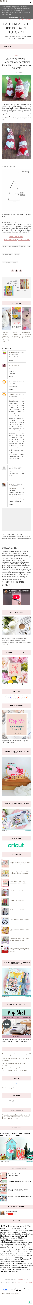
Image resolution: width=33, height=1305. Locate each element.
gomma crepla (13, 1250)
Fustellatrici (10, 1232)
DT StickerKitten (28, 1230)
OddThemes (22, 1279)
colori (18, 1242)
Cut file (22, 1226)
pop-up (20, 1259)
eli (10, 382)
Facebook (10, 239)
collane (14, 1242)
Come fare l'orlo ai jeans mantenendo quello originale (18, 882)
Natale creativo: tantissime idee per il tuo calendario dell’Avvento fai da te (20, 949)
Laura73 (11, 394)
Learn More (13, 17)
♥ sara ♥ (11, 352)
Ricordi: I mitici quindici (17, 900)
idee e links (17, 1252)
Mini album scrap (7, 1236)
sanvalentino (4, 1265)
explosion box (27, 1246)
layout (9, 1254)
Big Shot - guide (15, 1226)
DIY (29, 246)
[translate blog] (16, 1084)
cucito (22, 246)
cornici (30, 1242)
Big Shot (4, 1226)
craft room (17, 1244)
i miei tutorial (9, 1252)
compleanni (24, 1242)
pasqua (30, 1258)
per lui (10, 1259)
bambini (23, 1236)
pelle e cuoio (4, 1259)
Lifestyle (3, 1234)
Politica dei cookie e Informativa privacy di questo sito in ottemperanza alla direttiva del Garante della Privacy (16, 1116)
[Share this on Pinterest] (16, 270)
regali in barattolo (12, 1261)
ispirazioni (3, 1254)
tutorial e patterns (9, 262)
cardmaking (5, 1240)
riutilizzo (29, 1263)
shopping (10, 1267)
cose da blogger (9, 1244)
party (25, 1258)
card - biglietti (19, 1238)
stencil (22, 1267)
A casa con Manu (14, 365)
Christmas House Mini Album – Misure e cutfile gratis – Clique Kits (15, 1134)
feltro (2, 1248)
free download (17, 1248)
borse (11, 1238)
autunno (17, 1236)
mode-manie (22, 1256)
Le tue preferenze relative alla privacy (18, 1289)
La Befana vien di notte (17, 891)
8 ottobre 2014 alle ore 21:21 (16, 367)
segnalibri (3, 1267)
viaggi (28, 1269)
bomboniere (4, 1238)
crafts (23, 1244)
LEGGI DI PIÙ (6, 645)
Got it (22, 17)
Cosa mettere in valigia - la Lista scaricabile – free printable (20, 863)
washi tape (15, 1271)
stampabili (16, 1267)
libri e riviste (19, 1254)
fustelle (24, 1248)
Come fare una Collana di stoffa (19, 919)
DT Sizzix (18, 1230)
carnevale (13, 1240)
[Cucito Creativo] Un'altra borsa (19, 910)
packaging (19, 1258)
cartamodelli (13, 246)
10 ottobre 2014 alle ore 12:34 (15, 467)
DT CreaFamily (7, 254)
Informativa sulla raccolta (11, 1293)
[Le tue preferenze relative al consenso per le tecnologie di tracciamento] (30, 1302)
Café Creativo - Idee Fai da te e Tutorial (16, 28)
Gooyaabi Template (23, 1282)
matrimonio (6, 1256)
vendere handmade (20, 1269)
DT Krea (12, 1230)
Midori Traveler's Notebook (23, 1234)
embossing (19, 1246)
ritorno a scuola (21, 1263)
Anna (10, 484)
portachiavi (26, 1259)
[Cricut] (16, 847)
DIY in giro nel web (13, 1228)
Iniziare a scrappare (20, 1232)
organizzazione (9, 1258)
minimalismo (14, 1256)
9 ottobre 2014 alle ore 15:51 (16, 395)
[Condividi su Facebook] (12, 270)
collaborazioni (6, 1242)
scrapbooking (14, 1265)
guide (19, 1250)
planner (15, 1259)
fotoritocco (8, 1248)
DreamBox (3, 1232)
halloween (25, 1250)
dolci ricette (11, 1246)
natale (17, 254)
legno (14, 1254)
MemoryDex (11, 1234)
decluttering (4, 1246)
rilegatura (11, 1263)
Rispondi (11, 360)
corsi (1, 1244)
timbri (26, 1267)
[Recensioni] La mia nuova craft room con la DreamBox (19, 939)
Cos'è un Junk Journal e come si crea (14, 1063)
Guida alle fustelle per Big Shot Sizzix (19, 1181)
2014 (16, 55)
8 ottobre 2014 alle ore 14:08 (16, 353)
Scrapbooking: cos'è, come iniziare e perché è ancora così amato (20, 872)
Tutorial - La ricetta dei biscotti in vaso (20, 1196)
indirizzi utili (28, 1252)
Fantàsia (12, 467)
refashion (3, 1261)
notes (2, 1258)
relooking (21, 1261)
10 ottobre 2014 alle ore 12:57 (16, 484)
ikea (23, 1252)
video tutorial (5, 1271)
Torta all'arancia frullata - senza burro (14, 1070)
